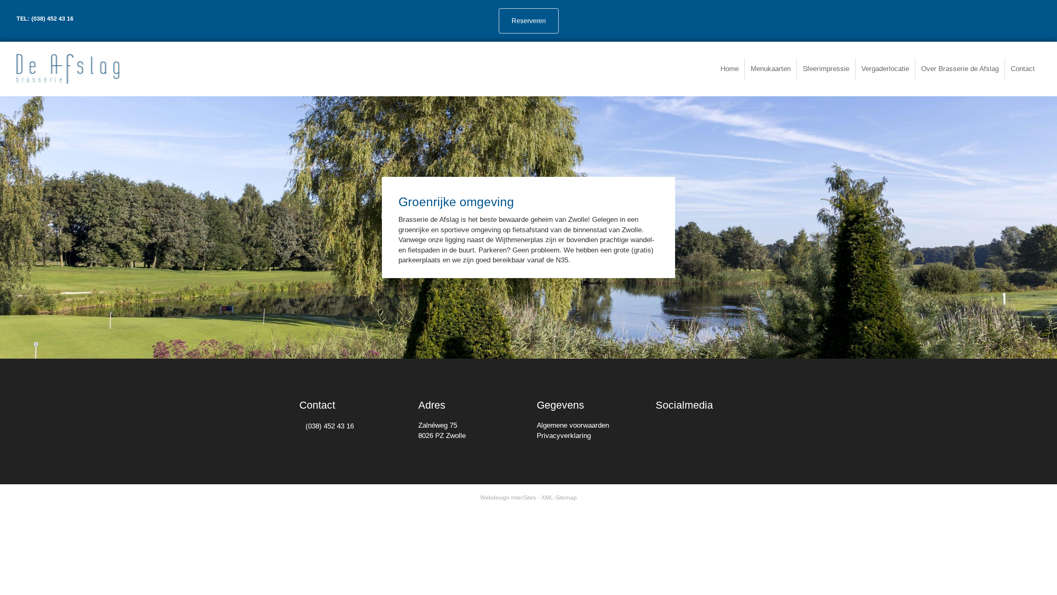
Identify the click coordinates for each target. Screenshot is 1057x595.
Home (729, 69)
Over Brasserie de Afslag (960, 69)
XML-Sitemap (559, 497)
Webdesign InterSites (508, 497)
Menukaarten (771, 69)
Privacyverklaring (564, 436)
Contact (1023, 69)
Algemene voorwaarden (573, 425)
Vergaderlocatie (885, 69)
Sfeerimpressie (826, 69)
